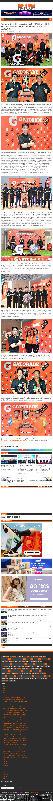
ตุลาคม (5, 759)
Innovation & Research (19, 663)
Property (11, 666)
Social (36, 659)
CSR (26, 666)
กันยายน (6, 761)
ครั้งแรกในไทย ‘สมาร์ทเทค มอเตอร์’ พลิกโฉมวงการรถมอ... (15, 718)
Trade (18, 675)
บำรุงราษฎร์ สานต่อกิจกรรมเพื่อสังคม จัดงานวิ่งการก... (14, 725)
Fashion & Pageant (6, 668)
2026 (4, 686)
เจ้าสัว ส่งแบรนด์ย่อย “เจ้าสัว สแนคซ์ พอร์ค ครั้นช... (14, 705)
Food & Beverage (40, 663)
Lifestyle (7, 446)
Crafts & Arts (5, 673)
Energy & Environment (34, 668)
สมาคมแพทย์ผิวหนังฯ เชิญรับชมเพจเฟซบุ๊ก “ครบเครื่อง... (15, 719)
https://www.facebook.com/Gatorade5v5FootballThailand (14, 440)
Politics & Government (17, 659)
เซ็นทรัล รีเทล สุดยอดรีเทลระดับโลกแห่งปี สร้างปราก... (15, 744)
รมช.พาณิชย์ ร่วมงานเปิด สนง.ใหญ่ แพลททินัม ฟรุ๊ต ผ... (15, 736)
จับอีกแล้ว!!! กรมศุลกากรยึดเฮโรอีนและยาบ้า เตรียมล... (15, 740)
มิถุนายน (6, 767)
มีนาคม (5, 772)
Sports (12, 446)
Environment (5, 671)
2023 (4, 692)
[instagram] (51, 1)
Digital (34, 673)
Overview (4, 680)
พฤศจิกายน (6, 695)
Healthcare (44, 659)
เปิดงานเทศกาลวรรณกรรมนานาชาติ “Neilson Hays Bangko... (16, 749)
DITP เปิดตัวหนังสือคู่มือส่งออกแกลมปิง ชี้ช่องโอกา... (14, 731)
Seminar (16, 668)
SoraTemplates (20, 792)
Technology (11, 675)
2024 (4, 690)
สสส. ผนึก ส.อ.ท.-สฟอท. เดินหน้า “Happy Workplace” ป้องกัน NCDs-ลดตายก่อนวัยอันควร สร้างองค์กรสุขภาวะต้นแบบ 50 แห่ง (9, 467)
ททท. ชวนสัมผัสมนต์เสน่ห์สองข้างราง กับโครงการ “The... (15, 751)
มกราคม (6, 776)
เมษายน (5, 770)
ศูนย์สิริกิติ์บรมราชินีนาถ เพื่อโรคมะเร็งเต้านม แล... (14, 734)
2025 (4, 688)
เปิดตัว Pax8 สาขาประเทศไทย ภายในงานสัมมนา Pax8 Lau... (16, 757)
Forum (41, 673)
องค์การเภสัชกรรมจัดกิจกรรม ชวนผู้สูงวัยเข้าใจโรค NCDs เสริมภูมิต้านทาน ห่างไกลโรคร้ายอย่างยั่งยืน (29, 638)
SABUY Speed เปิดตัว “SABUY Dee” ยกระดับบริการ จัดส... (15, 729)
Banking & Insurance (23, 673)
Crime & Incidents (16, 671)
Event (3, 661)
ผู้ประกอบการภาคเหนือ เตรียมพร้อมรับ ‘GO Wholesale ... (15, 716)
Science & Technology (34, 661)
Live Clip (32, 678)
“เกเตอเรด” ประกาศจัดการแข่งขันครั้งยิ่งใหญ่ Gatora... (14, 733)
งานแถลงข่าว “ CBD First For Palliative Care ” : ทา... (14, 697)
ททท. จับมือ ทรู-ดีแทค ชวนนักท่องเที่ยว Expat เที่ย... (14, 712)
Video (3, 675)
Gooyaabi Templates (34, 792)
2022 (4, 778)
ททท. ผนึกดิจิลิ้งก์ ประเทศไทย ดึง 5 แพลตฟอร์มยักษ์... (14, 753)
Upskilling (35, 671)
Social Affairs (44, 666)
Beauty (23, 668)
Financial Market (27, 675)
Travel (28, 659)
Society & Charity (5, 663)
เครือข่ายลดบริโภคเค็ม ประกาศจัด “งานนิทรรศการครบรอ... (16, 727)
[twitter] (46, 1)
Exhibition (11, 661)
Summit (11, 680)
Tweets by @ (3, 647)
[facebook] (45, 1)
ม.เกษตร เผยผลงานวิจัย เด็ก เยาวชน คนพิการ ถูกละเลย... (15, 706)
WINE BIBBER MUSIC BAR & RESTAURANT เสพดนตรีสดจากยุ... (17, 703)
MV (47, 675)
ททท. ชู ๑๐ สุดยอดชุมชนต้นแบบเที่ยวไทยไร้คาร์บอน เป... (15, 708)
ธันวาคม (6, 693)
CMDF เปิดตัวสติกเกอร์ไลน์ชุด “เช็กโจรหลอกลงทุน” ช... (15, 714)
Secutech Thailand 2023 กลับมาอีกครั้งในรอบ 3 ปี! (14, 755)
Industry (19, 666)
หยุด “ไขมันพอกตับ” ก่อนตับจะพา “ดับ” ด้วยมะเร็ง (13, 742)
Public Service (12, 678)
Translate (25, 788)
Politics (4, 678)
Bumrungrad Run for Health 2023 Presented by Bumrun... (15, 723)
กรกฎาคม (6, 765)
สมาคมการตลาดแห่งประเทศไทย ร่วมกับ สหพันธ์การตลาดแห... (16, 747)
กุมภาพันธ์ (6, 774)
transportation (23, 678)
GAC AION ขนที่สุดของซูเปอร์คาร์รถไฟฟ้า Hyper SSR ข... (15, 699)
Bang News (9, 792)
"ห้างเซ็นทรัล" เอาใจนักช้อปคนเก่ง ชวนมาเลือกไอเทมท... (15, 710)
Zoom (16, 446)
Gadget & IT (26, 671)
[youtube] (48, 1)
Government (4, 659)
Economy (33, 656)
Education (30, 663)
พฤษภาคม (6, 769)
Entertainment (22, 661)
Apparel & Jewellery (39, 675)
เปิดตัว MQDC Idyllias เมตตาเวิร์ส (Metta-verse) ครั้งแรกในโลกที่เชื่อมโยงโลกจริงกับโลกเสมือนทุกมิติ (29, 609)
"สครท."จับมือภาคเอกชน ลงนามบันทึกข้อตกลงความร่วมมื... (16, 721)
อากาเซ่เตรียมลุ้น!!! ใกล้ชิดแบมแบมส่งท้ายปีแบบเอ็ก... (14, 746)
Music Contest (41, 678)
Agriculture (33, 666)
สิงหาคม (6, 763)
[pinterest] (50, 1)
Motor (3, 666)
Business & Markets (21, 656)
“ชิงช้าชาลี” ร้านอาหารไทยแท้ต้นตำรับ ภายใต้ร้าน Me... (15, 701)
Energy (13, 673)
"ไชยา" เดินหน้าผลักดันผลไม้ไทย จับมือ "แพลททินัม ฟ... (15, 738)
